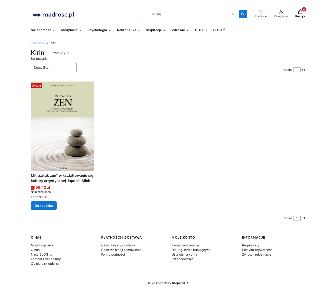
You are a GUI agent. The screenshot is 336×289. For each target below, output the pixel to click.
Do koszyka (44, 205)
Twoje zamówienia (185, 245)
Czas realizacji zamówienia (121, 250)
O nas (35, 250)
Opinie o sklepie (43, 263)
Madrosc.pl (38, 42)
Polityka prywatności (257, 250)
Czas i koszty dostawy (118, 245)
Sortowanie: (39, 58)
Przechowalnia (182, 259)
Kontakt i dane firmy (46, 259)
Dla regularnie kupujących (191, 250)
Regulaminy (250, 245)
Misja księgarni (42, 245)
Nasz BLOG (40, 254)
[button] (243, 14)
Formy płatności (113, 254)
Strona (288, 69)
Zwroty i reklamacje (256, 254)
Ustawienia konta (184, 254)
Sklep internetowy (166, 283)
